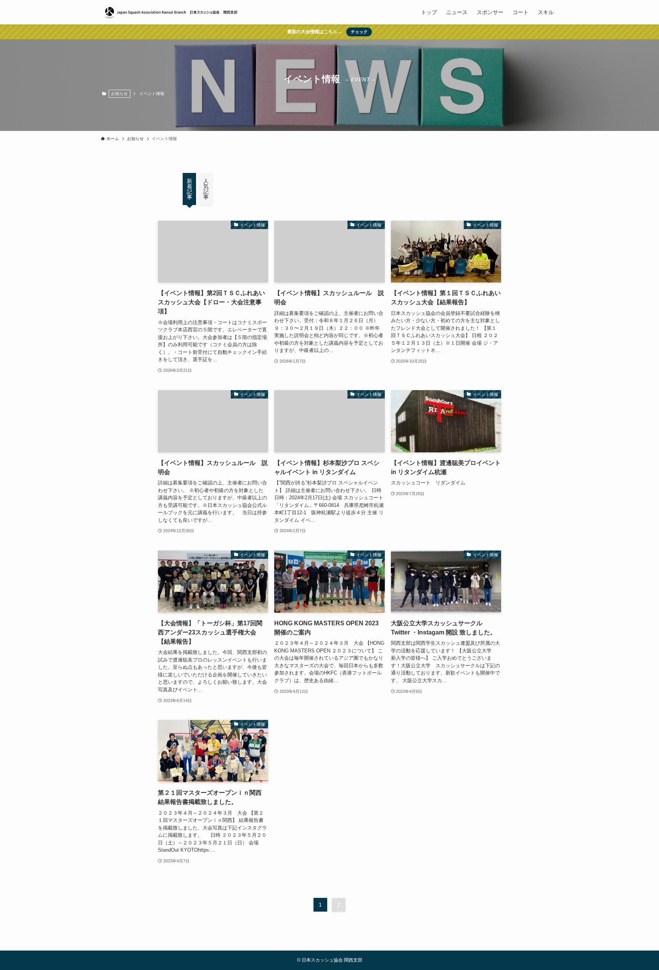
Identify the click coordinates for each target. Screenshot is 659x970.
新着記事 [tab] (189, 189)
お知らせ (119, 93)
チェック (359, 31)
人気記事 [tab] (206, 189)
